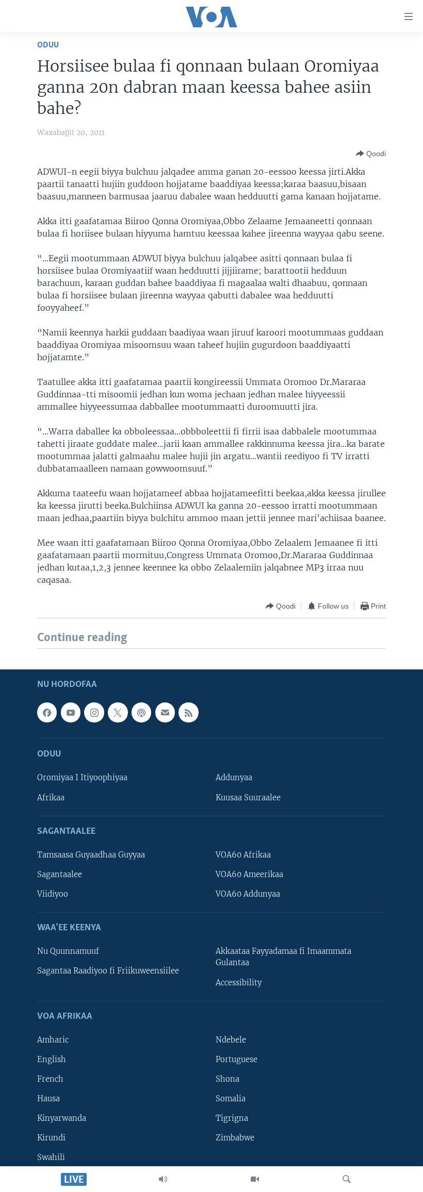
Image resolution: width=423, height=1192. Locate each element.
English (51, 1059)
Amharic (53, 1039)
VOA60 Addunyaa (248, 894)
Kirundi (51, 1138)
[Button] (371, 153)
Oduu (48, 45)
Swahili (51, 1157)
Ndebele (231, 1039)
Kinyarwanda (61, 1118)
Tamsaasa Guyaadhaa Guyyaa (91, 854)
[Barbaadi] (346, 1179)
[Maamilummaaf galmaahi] (165, 712)
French (50, 1079)
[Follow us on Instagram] (94, 712)
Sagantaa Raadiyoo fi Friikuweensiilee (108, 971)
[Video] (254, 1179)
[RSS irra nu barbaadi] (188, 712)
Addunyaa (234, 777)
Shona (227, 1079)
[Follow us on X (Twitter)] (117, 712)
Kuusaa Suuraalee (248, 797)
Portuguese (236, 1059)
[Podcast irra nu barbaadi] (141, 712)
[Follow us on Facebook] (47, 712)
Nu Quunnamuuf (68, 951)
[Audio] (163, 1179)
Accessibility (239, 982)
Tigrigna (232, 1118)
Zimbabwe (235, 1138)
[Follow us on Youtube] (70, 712)
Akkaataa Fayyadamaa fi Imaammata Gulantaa (283, 957)
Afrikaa (50, 797)
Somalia (231, 1098)
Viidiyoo (52, 894)
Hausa (48, 1098)
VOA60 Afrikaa (243, 854)
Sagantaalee (59, 874)
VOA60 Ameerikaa (249, 874)
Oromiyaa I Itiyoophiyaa (82, 777)
